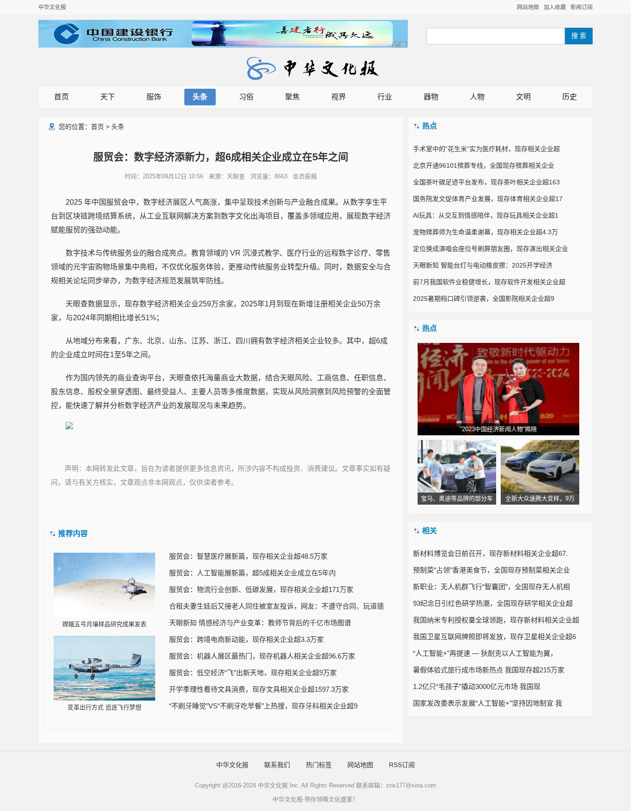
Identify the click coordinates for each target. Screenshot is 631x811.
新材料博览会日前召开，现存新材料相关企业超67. (490, 553)
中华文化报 (52, 7)
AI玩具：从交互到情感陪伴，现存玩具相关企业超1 (485, 215)
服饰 (153, 97)
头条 (200, 97)
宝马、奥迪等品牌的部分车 (457, 498)
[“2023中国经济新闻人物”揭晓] (498, 389)
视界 (338, 97)
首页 (61, 97)
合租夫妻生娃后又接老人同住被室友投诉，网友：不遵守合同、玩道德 (276, 606)
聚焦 (292, 97)
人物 (477, 97)
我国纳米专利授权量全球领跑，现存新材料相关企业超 (496, 620)
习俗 (246, 97)
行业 (384, 97)
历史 (569, 97)
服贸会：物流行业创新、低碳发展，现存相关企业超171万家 (261, 589)
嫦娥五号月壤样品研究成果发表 (104, 624)
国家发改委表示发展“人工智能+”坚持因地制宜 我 (487, 703)
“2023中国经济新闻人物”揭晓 (498, 429)
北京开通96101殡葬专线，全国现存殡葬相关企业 (483, 165)
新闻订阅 (581, 7)
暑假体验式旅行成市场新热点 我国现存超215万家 (488, 670)
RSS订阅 (402, 764)
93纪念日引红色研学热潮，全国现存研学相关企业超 (493, 603)
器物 (431, 97)
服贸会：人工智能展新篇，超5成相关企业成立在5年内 (252, 573)
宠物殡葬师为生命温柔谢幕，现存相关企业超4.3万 (485, 232)
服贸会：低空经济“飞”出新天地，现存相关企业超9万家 (253, 673)
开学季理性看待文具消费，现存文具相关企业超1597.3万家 (259, 689)
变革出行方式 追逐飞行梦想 (104, 707)
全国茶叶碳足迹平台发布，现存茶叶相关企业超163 (486, 182)
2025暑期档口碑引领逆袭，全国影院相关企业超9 (483, 298)
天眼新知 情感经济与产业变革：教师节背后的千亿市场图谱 (260, 623)
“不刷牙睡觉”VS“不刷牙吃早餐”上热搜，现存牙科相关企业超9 (263, 706)
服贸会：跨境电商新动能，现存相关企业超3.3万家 (246, 639)
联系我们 (277, 764)
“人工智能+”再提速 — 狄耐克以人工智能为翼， (485, 653)
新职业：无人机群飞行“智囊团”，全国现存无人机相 (491, 587)
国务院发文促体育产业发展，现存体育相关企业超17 (488, 198)
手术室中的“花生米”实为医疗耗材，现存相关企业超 (486, 148)
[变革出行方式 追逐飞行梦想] (104, 668)
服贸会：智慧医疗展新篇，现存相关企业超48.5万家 (248, 556)
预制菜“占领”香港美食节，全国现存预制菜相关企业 (491, 570)
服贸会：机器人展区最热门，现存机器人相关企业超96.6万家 (262, 656)
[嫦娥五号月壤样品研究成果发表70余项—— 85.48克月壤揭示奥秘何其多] (104, 585)
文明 (523, 97)
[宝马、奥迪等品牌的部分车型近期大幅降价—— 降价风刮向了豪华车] (457, 466)
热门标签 (319, 764)
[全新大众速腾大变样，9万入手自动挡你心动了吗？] (540, 466)
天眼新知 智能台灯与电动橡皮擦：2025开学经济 (482, 265)
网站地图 (528, 7)
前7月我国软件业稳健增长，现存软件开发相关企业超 (489, 282)
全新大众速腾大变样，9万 (540, 498)
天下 (107, 97)
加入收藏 (555, 7)
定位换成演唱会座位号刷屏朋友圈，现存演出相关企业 (490, 248)
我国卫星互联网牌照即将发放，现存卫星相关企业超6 (494, 636)
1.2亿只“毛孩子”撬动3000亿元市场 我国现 (476, 686)
